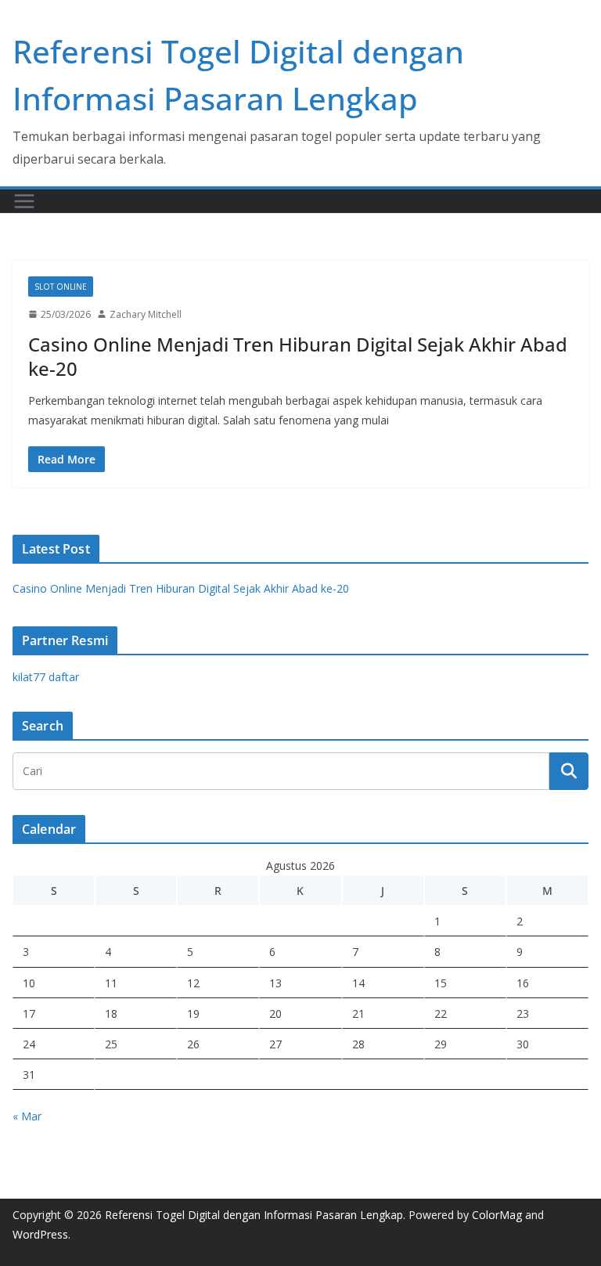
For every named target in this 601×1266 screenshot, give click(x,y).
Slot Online (60, 286)
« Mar (27, 1116)
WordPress (40, 1234)
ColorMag (497, 1214)
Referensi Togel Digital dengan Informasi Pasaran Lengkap (254, 1214)
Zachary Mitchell (146, 314)
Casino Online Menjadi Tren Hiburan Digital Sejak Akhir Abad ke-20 (297, 356)
